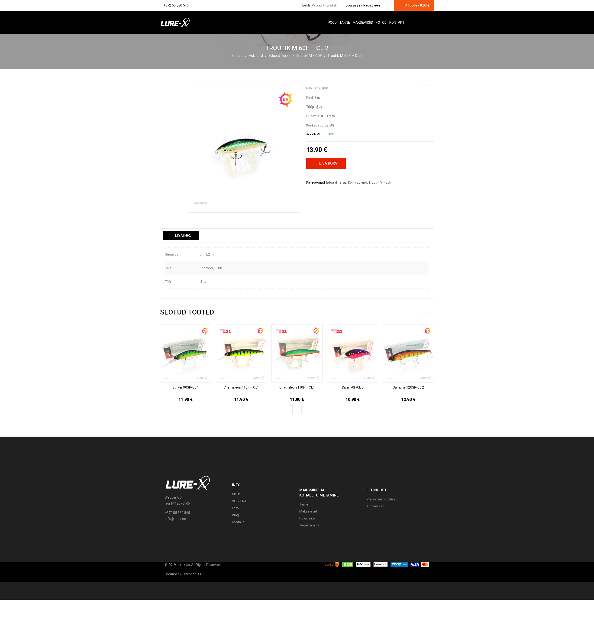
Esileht (237, 55)
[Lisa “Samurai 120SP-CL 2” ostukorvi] (408, 409)
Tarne (303, 504)
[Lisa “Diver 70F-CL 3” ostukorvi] (352, 409)
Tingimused (376, 506)
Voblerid (256, 55)
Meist (236, 494)
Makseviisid (308, 511)
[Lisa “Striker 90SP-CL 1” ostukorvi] (185, 409)
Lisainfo (182, 235)
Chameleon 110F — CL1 (241, 387)
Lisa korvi (328, 163)
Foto (235, 508)
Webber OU (192, 574)
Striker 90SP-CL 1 (185, 387)
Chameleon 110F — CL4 (297, 387)
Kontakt (238, 522)
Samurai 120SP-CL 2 (408, 387)
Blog (235, 515)
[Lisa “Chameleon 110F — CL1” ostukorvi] (241, 409)
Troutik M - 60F (309, 55)
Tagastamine (309, 525)
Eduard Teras (280, 55)
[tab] (181, 235)
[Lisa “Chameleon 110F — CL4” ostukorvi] (297, 409)
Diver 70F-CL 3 (353, 387)
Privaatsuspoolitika (381, 499)
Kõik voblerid (357, 182)
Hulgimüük (307, 518)
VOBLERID (239, 501)
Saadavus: (313, 133)
